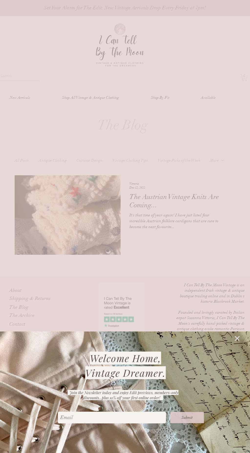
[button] (237, 338)
